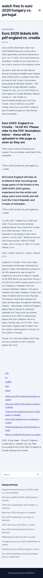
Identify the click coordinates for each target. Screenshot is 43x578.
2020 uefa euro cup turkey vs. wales (18, 525)
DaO (7, 386)
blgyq (7, 390)
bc (6, 377)
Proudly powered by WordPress (21, 573)
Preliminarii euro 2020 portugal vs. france (20, 549)
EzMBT (8, 382)
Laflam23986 (7, 29)
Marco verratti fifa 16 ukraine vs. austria (22, 434)
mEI (7, 373)
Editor (5, 42)
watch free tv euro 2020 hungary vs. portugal (17, 10)
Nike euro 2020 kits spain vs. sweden (19, 512)
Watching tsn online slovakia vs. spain (18, 537)
